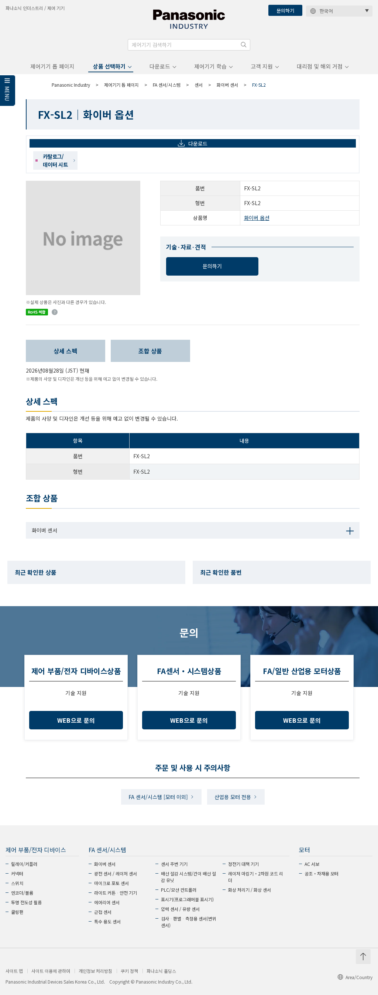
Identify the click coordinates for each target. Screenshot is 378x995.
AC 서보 (312, 864)
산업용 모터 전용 (232, 797)
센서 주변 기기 (174, 864)
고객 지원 (262, 66)
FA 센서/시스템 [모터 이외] (158, 797)
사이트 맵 (14, 971)
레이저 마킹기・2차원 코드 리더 (255, 876)
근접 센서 (102, 912)
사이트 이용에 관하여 (50, 971)
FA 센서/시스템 (167, 85)
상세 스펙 (65, 350)
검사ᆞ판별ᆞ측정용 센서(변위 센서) (188, 921)
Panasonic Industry (71, 85)
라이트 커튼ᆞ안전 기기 (115, 892)
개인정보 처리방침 (95, 971)
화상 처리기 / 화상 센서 (249, 890)
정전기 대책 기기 (243, 864)
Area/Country (359, 977)
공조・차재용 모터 (322, 873)
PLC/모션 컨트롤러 (178, 890)
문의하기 (285, 10)
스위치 (17, 883)
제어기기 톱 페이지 (52, 66)
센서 (199, 85)
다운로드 (160, 66)
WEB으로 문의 (76, 720)
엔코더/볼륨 (22, 892)
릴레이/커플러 (24, 864)
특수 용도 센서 (107, 921)
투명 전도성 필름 (26, 902)
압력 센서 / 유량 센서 (180, 909)
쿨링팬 (17, 912)
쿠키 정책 (129, 971)
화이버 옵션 (256, 217)
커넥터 (17, 873)
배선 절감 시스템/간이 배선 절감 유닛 (188, 876)
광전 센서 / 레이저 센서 (115, 873)
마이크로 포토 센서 (111, 883)
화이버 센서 (227, 85)
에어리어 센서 (107, 902)
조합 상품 (150, 350)
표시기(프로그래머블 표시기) (187, 899)
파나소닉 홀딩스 (161, 971)
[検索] (243, 44)
